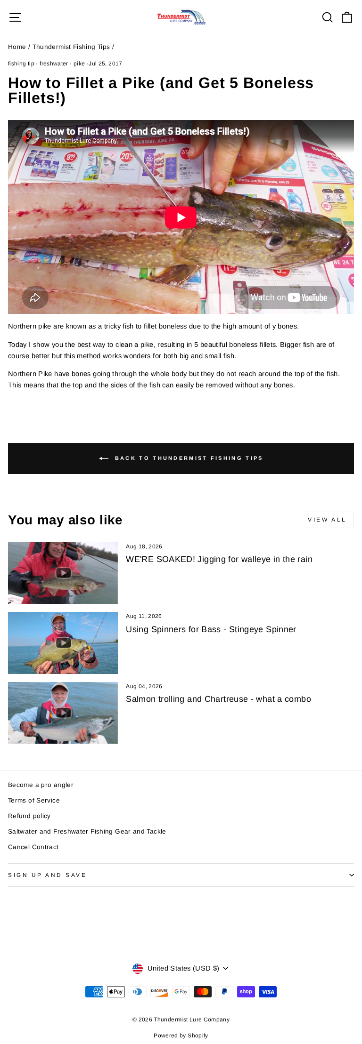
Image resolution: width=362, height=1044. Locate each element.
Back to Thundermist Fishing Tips (187, 458)
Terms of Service (34, 800)
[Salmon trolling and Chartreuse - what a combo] (63, 713)
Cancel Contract (33, 847)
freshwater (54, 63)
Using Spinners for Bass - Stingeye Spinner (211, 629)
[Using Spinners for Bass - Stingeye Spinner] (63, 643)
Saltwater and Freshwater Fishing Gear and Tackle (87, 831)
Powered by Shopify (181, 1035)
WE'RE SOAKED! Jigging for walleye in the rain (219, 559)
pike (79, 63)
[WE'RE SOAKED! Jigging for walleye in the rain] (63, 573)
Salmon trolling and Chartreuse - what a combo (218, 699)
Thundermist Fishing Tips (71, 46)
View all (327, 519)
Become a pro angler (41, 784)
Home (17, 46)
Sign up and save (47, 875)
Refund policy (29, 815)
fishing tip (21, 63)
